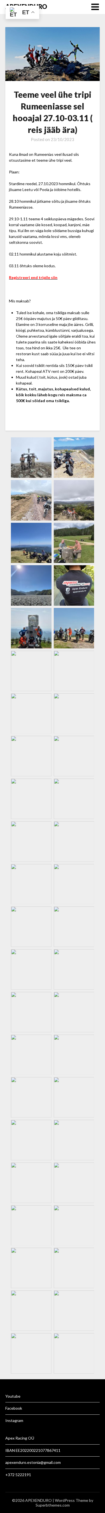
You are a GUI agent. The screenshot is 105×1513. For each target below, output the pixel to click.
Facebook (13, 1408)
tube (16, 1396)
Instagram (14, 1420)
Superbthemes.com (53, 1505)
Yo (7, 1396)
